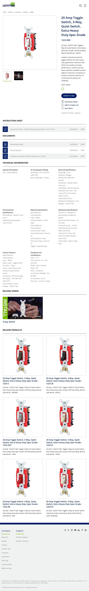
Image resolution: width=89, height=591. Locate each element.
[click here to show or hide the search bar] (80, 5)
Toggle (31, 12)
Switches (25, 12)
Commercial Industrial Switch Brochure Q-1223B (27, 156)
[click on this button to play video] (18, 75)
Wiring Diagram (15, 150)
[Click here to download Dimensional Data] (5, 144)
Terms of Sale (61, 581)
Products (10, 12)
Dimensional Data (16, 144)
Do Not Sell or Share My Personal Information (15, 581)
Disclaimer (80, 581)
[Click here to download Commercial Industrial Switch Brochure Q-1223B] (5, 156)
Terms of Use (52, 581)
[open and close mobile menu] (85, 5)
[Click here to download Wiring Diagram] (5, 150)
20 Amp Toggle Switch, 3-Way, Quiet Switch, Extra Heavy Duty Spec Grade (21, 381)
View (82, 129)
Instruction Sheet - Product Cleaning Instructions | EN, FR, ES (32, 129)
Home (4, 12)
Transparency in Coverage (38, 581)
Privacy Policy (71, 581)
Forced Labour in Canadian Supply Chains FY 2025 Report (31, 583)
